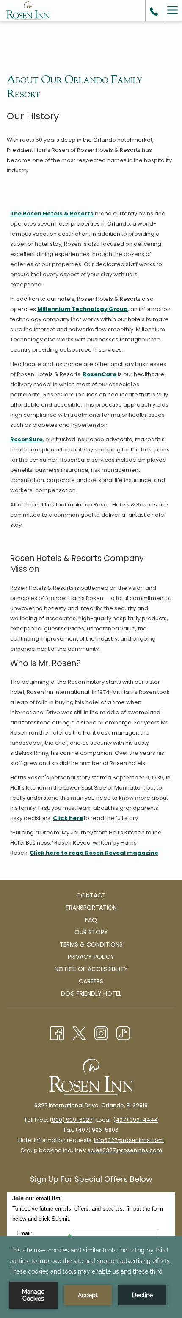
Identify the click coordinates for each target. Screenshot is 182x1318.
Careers (91, 981)
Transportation (91, 907)
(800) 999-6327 (71, 1120)
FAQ (91, 920)
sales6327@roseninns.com (125, 1150)
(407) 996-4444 (135, 1120)
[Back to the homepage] (28, 10)
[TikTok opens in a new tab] (123, 1032)
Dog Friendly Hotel (91, 993)
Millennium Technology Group (82, 309)
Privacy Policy (91, 956)
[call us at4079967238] (154, 11)
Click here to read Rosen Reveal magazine (94, 853)
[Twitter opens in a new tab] (79, 1032)
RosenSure (26, 439)
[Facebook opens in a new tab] (57, 1032)
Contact (91, 895)
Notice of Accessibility (91, 969)
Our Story (91, 932)
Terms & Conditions (91, 944)
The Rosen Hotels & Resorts (52, 213)
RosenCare (99, 374)
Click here (68, 818)
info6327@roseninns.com (129, 1140)
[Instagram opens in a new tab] (101, 1032)
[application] (91, 1277)
